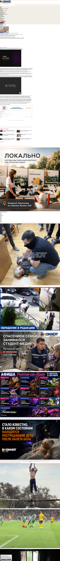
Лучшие (4, 116)
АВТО (0, 7)
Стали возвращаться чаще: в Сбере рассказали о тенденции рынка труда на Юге (42, 418)
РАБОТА (4, 21)
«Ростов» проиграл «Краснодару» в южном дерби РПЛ (6, 548)
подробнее (6, 212)
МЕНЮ (1, 6)
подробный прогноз (2, 212)
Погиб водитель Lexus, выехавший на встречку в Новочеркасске (26, 418)
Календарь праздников (3, 25)
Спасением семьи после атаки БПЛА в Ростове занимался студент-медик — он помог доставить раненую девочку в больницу (13, 371)
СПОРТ (1, 17)
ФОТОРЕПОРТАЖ (2, 18)
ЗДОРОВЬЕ (1, 9)
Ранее (7, 116)
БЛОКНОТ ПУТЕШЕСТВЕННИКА (4, 8)
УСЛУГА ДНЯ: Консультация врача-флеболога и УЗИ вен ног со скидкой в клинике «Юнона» (11, 34)
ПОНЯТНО (6, 559)
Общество (1, 47)
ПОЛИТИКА (1, 15)
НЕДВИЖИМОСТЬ (2, 13)
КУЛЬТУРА (1, 11)
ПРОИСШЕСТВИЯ (2, 16)
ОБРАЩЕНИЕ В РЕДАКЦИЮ (3, 14)
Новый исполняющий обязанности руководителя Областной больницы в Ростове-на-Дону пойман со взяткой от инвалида (12, 285)
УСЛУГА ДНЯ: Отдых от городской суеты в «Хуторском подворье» (8, 35)
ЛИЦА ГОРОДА (2, 12)
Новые (1, 116)
